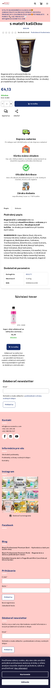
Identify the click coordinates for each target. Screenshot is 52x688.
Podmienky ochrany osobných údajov (16, 457)
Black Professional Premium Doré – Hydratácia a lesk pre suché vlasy (25, 548)
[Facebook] (4, 436)
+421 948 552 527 (8, 431)
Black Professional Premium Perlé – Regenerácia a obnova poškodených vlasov (23, 553)
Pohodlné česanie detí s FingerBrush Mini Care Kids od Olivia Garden (24, 559)
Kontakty (5, 460)
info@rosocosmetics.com (12, 426)
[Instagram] (10, 436)
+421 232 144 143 (8, 429)
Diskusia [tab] (18, 208)
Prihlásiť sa (9, 404)
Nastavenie (25, 674)
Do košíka (34, 104)
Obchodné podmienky (10, 454)
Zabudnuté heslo (8, 606)
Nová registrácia (8, 603)
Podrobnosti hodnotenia (40, 32)
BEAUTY (29, 274)
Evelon (26, 28)
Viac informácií (20, 668)
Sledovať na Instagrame (22, 516)
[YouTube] (16, 436)
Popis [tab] (6, 208)
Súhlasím (25, 682)
